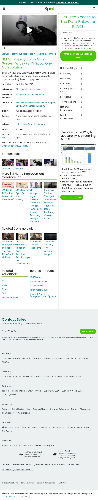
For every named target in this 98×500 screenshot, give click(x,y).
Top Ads (6, 390)
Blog (28, 409)
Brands (16, 358)
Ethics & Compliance (46, 483)
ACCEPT (25, 496)
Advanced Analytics (73, 376)
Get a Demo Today (72, 197)
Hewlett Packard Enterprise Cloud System (43, 295)
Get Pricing (7, 431)
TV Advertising (23, 413)
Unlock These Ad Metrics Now (78, 55)
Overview (6, 358)
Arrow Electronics (11, 297)
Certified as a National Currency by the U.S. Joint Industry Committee (34, 454)
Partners (70, 427)
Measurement (42, 376)
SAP (4, 293)
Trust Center (62, 483)
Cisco (5, 289)
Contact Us (58, 427)
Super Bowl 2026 (52, 390)
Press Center (44, 427)
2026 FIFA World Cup (71, 390)
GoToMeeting (37, 285)
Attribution (57, 376)
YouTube (39, 94)
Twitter (30, 94)
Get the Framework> (67, 2)
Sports (59, 358)
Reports (5, 409)
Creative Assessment (23, 376)
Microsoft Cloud (38, 281)
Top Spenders (18, 390)
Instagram (49, 445)
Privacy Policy (84, 43)
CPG (67, 358)
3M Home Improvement (28, 89)
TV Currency (8, 413)
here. (78, 464)
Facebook (21, 94)
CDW (4, 284)
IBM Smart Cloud (39, 289)
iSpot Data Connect (80, 358)
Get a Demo (83, 427)
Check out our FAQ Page (14, 145)
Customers (20, 427)
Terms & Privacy (28, 483)
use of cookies (8, 496)
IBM (3, 280)
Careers (32, 427)
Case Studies (18, 409)
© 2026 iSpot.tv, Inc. (10, 483)
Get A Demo (87, 331)
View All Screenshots (13, 168)
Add (3, 137)
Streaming (48, 358)
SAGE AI (5, 362)
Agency (37, 358)
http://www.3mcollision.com (30, 124)
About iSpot (7, 427)
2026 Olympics (9, 394)
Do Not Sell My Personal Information (17, 470)
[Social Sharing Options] (4, 48)
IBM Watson (36, 277)
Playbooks (85, 409)
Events (74, 409)
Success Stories (40, 409)
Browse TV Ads (35, 390)
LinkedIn (37, 445)
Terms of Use (69, 46)
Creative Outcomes (59, 409)
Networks (26, 358)
